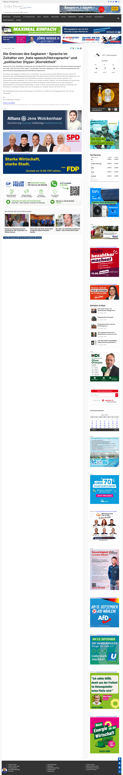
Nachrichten (7, 17)
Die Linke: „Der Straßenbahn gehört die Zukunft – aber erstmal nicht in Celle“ (68, 229)
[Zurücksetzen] (119, 771)
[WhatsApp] (119, 2)
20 (104, 425)
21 (108, 425)
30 (117, 427)
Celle (13, 48)
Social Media (98, 17)
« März (93, 430)
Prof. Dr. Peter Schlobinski (26, 237)
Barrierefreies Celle (92, 766)
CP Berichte (16, 17)
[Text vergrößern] (119, 759)
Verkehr (81, 17)
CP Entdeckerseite (29, 17)
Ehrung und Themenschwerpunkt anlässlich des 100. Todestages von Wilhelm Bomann (16, 230)
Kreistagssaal (13, 237)
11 (96, 423)
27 (104, 427)
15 (113, 423)
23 (117, 425)
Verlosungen (55, 17)
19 (100, 425)
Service (88, 17)
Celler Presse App (13, 766)
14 (108, 423)
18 (96, 425)
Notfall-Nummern (8, 20)
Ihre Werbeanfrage (14, 769)
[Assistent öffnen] (4, 770)
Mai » (116, 430)
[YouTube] (116, 2)
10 (92, 423)
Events (63, 17)
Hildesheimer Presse (92, 768)
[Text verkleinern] (119, 763)
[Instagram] (111, 2)
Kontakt (18, 20)
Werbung (50, 766)
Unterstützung (51, 764)
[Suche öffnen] (118, 18)
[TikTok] (113, 2)
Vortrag (38, 237)
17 (92, 425)
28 (109, 427)
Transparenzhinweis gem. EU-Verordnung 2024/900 (18, 35)
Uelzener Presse (91, 769)
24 (92, 427)
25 (96, 427)
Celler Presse (12, 764)
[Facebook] (108, 2)
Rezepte (46, 17)
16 (117, 423)
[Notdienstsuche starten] (116, 395)
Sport (39, 17)
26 (100, 427)
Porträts (10, 771)
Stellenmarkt (72, 17)
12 (100, 423)
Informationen (12, 768)
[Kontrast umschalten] (119, 767)
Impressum (50, 771)
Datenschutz (51, 769)
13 (104, 423)
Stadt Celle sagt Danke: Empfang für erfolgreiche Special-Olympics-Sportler (41, 230)
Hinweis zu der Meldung (9, 102)
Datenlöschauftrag (53, 768)
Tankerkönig (95, 181)
